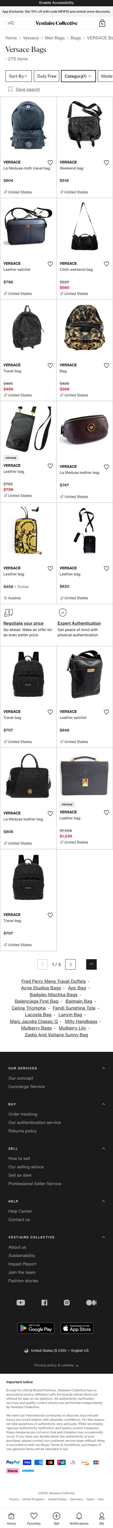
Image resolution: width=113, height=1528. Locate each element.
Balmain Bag (78, 1001)
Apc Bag (77, 988)
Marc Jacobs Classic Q (34, 1021)
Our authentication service (34, 1122)
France (14, 1499)
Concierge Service (26, 1086)
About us (17, 1247)
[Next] (70, 964)
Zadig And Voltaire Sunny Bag (56, 1035)
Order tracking (22, 1114)
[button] (102, 23)
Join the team (21, 1272)
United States (57, 1499)
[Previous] (42, 964)
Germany (76, 1499)
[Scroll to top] (91, 964)
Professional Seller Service (34, 1183)
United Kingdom (33, 1499)
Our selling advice (26, 1167)
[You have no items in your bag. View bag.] (102, 23)
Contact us (19, 1219)
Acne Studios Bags (41, 988)
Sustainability (21, 1255)
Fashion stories (23, 1280)
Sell (13, 1149)
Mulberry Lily (72, 1028)
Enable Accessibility (56, 3)
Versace (31, 38)
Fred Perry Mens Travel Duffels (53, 981)
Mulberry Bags (36, 1028)
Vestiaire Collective (31, 1237)
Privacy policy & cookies (54, 1365)
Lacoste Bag (38, 1014)
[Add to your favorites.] (50, 163)
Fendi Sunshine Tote (74, 1008)
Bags (76, 38)
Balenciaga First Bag (36, 1001)
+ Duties (21, 586)
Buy (12, 1104)
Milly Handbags (81, 1021)
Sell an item (20, 1175)
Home (11, 38)
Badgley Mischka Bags (54, 994)
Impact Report (22, 1264)
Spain (90, 1499)
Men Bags (55, 38)
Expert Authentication (79, 623)
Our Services (22, 1068)
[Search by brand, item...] (10, 23)
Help (13, 1201)
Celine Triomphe (29, 1008)
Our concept (20, 1078)
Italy (101, 1499)
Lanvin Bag (70, 1014)
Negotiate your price (23, 623)
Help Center (20, 1211)
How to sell (19, 1158)
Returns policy (22, 1131)
